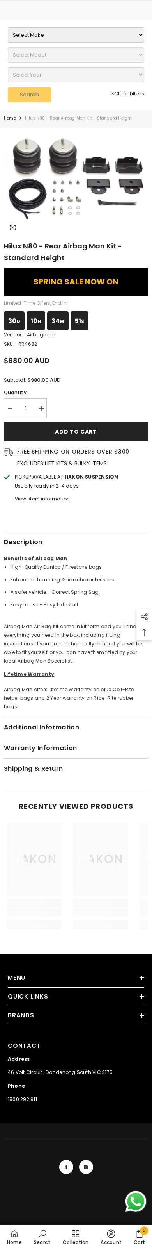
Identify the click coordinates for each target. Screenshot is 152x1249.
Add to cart (76, 432)
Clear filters (127, 93)
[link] (34, 912)
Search (29, 94)
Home (10, 118)
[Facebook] (66, 1167)
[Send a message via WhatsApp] (136, 1201)
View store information (42, 498)
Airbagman (41, 334)
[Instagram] (86, 1167)
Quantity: (16, 392)
